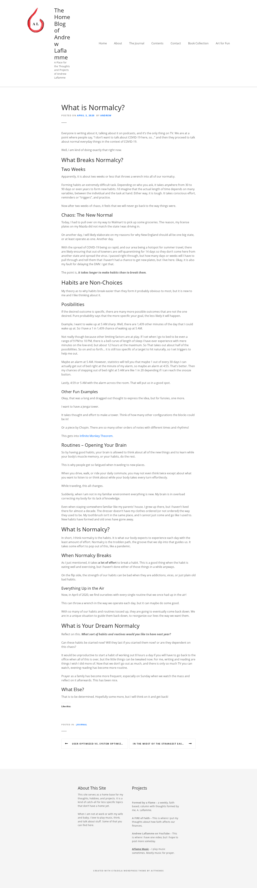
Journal (81, 724)
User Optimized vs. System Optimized (98, 743)
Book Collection (198, 43)
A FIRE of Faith (141, 818)
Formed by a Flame (143, 802)
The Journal (136, 43)
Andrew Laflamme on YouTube (151, 833)
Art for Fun (223, 43)
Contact (176, 43)
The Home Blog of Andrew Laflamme (62, 33)
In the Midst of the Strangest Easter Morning (164, 743)
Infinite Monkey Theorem (96, 436)
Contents (157, 43)
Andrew (106, 115)
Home (103, 43)
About (118, 43)
